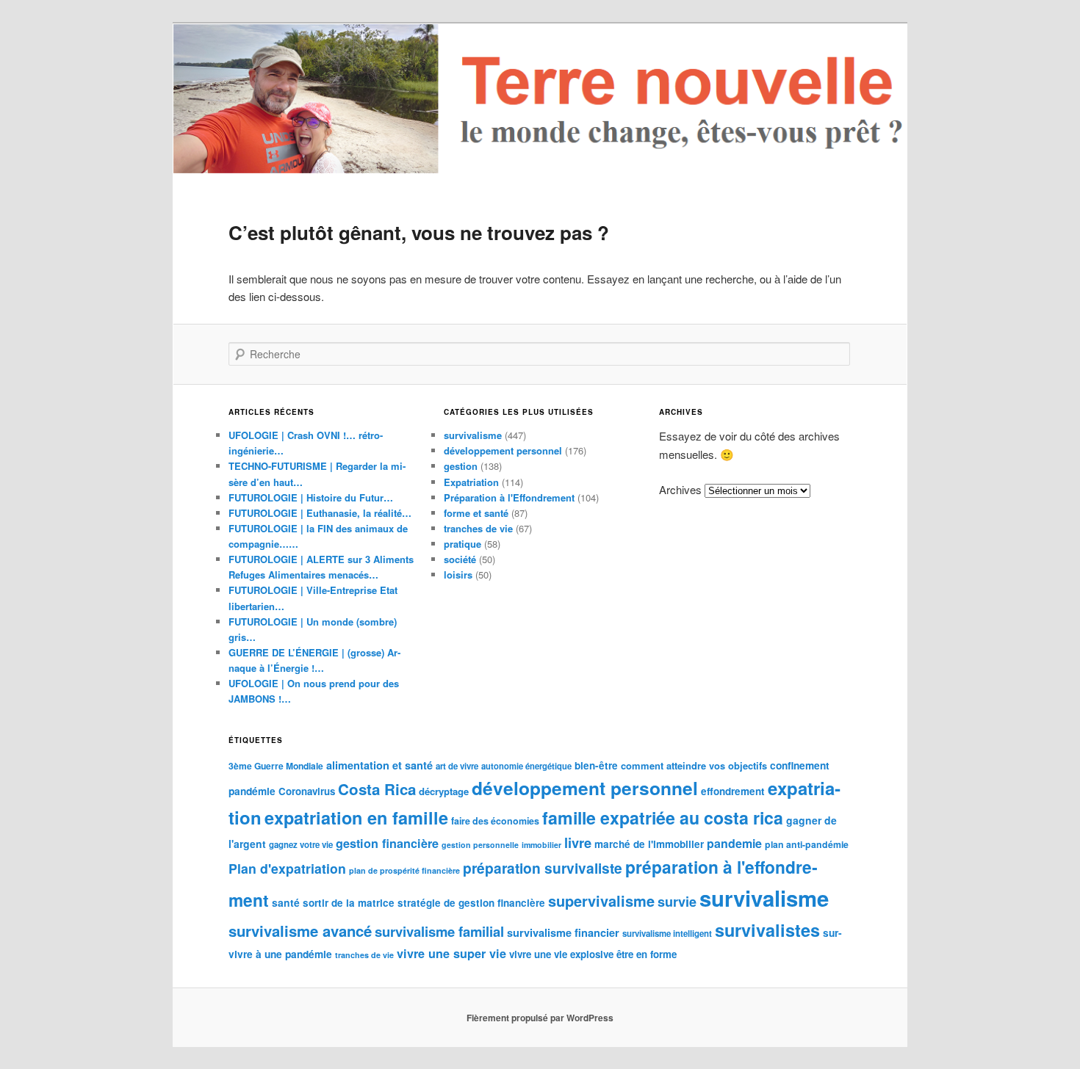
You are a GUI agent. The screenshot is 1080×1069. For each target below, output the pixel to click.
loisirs (458, 574)
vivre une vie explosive (561, 954)
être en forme (646, 954)
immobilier (541, 844)
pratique (462, 544)
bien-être (596, 765)
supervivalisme (601, 900)
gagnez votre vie (301, 844)
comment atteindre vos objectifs (694, 765)
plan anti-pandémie (807, 844)
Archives (680, 489)
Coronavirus (306, 791)
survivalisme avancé (300, 930)
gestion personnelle (480, 844)
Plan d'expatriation (287, 868)
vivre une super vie (451, 953)
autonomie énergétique (526, 766)
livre (577, 842)
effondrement (733, 791)
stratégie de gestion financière (471, 903)
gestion (461, 466)
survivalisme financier (563, 932)
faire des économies (495, 820)
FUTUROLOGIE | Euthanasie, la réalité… (319, 513)
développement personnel (503, 450)
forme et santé (476, 513)
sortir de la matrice (349, 903)
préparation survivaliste (542, 868)
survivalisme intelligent (667, 933)
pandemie (734, 843)
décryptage (444, 791)
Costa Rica (377, 789)
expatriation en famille (356, 817)
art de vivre (457, 766)
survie (677, 901)
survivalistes (767, 930)
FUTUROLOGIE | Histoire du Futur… (310, 497)
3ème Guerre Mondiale (275, 765)
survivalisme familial (439, 931)
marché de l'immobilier (649, 844)
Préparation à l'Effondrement (509, 497)
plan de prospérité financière (404, 870)
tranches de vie (478, 528)
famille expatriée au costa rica (662, 817)
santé (286, 902)
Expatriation (471, 482)
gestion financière (387, 843)
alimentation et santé (379, 765)
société (460, 559)
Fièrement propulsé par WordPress (540, 1017)
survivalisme (473, 435)
